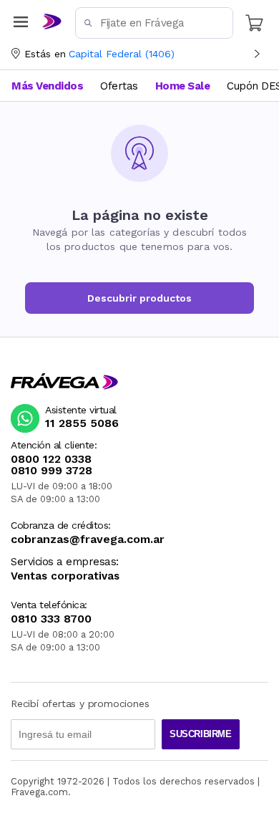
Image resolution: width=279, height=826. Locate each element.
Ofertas (119, 86)
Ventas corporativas (65, 576)
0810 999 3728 (51, 470)
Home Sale (182, 86)
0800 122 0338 (51, 459)
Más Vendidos (47, 86)
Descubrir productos (139, 298)
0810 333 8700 (51, 619)
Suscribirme (201, 734)
